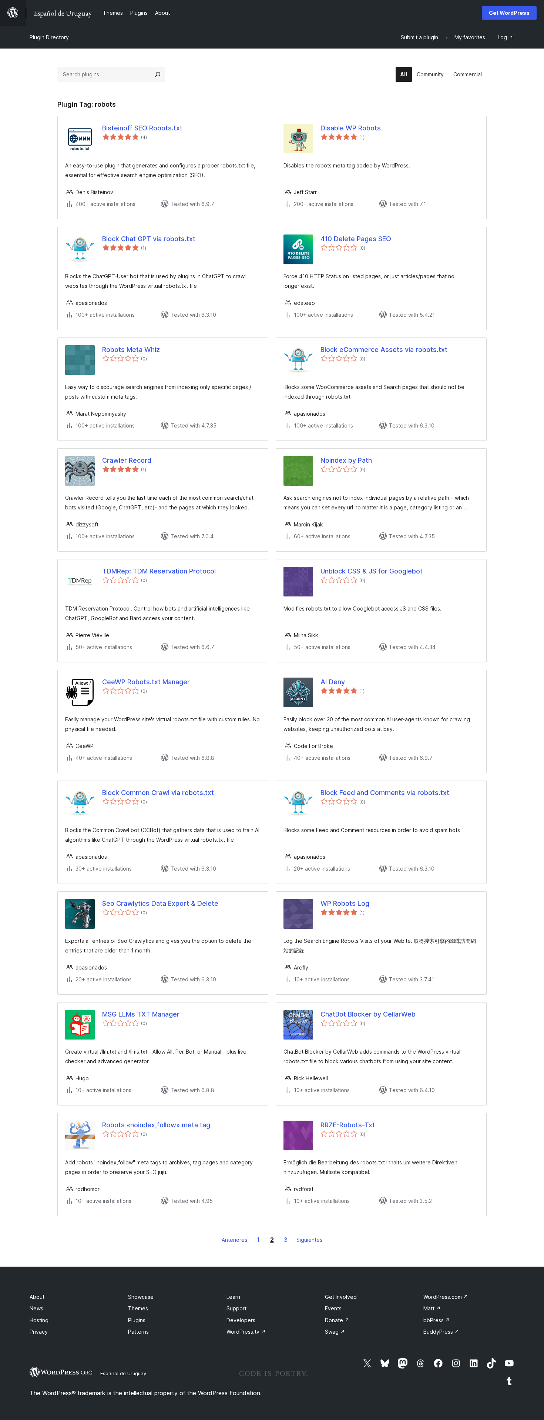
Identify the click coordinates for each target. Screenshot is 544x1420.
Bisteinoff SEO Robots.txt (142, 128)
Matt (432, 1308)
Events (333, 1308)
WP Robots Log (344, 903)
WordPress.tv (246, 1331)
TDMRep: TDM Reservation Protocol (159, 571)
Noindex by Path (346, 460)
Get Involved (341, 1297)
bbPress (436, 1320)
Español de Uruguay (123, 1373)
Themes (138, 1308)
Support (236, 1308)
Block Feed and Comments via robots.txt (384, 793)
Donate (337, 1320)
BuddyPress (441, 1331)
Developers (240, 1320)
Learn (233, 1297)
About (37, 1297)
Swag (335, 1331)
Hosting (39, 1320)
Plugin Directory (49, 37)
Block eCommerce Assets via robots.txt (383, 349)
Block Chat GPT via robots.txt (148, 239)
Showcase (141, 1297)
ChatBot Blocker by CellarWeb (368, 1014)
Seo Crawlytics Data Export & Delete (160, 903)
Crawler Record (126, 460)
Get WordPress (509, 13)
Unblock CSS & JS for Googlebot (371, 571)
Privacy (39, 1331)
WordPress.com (445, 1297)
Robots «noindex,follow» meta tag (156, 1125)
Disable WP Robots (350, 128)
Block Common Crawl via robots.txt (158, 793)
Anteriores (235, 1240)
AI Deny (332, 682)
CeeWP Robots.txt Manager (146, 682)
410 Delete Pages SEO (355, 239)
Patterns (138, 1331)
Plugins (136, 1320)
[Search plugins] (157, 74)
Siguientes (309, 1240)
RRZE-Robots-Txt (347, 1125)
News (36, 1308)
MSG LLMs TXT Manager (140, 1014)
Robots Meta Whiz (131, 349)
